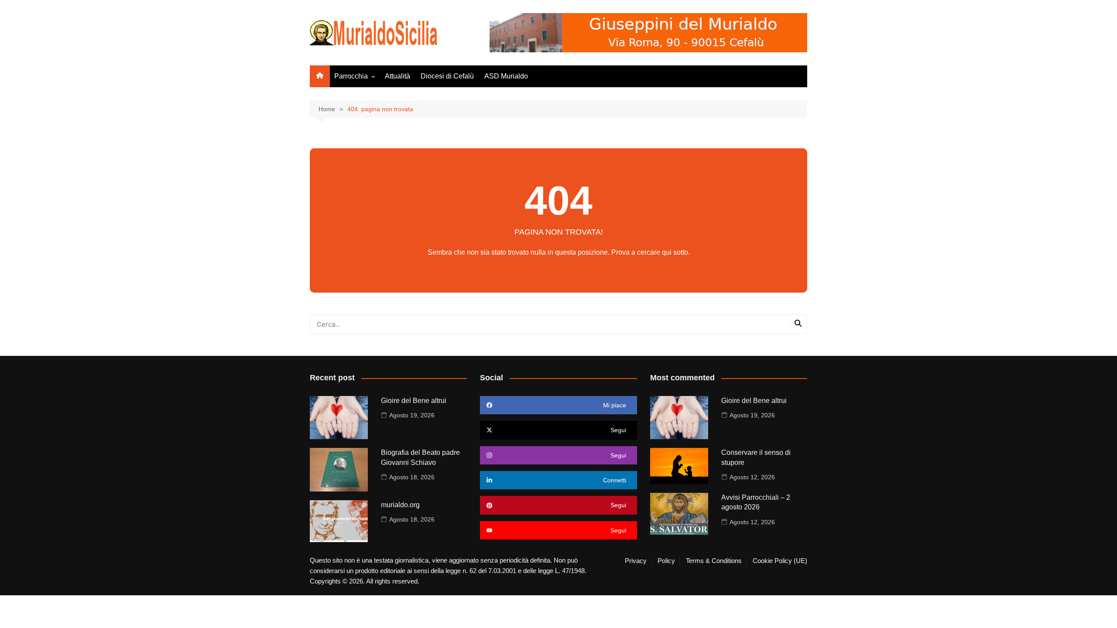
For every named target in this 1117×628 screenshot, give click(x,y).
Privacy (636, 560)
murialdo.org (400, 505)
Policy (666, 560)
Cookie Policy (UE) (780, 560)
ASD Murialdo (506, 76)
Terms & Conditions (714, 560)
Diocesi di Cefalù (447, 76)
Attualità (397, 76)
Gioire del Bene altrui (413, 400)
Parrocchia (351, 76)
